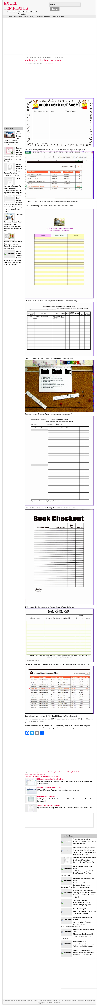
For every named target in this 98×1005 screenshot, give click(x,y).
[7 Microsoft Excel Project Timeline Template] (66, 850)
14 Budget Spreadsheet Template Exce (50, 779)
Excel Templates (36, 57)
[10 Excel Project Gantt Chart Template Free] (66, 868)
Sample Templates (77, 1001)
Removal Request (58, 17)
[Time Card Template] (66, 911)
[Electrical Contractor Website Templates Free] (10, 220)
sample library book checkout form (35, 774)
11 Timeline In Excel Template (83, 890)
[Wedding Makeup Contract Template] (9, 253)
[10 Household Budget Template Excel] (66, 931)
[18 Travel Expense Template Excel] (31, 793)
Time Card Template (80, 909)
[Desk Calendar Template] (9, 137)
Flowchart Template (79, 941)
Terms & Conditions (43, 17)
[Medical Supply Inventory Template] (9, 202)
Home (10, 17)
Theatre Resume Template (19, 166)
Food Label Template (80, 900)
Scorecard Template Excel (13, 241)
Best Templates (66, 1001)
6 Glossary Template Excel (82, 950)
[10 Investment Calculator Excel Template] (66, 880)
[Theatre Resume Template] (10, 170)
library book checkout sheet (60, 772)
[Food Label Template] (66, 902)
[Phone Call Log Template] (66, 841)
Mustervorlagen (89, 1001)
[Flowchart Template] (66, 943)
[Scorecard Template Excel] (9, 240)
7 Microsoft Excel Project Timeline (84, 848)
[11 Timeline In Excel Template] (66, 892)
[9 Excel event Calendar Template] (31, 811)
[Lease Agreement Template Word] (10, 184)
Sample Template (52, 1001)
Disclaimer (18, 17)
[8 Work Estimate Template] (31, 802)
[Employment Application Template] (67, 863)
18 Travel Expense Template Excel (48, 788)
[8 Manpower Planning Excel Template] (66, 919)
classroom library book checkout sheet (39, 772)
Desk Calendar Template (19, 134)
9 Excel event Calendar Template (48, 805)
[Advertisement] (47, 36)
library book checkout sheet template (79, 772)
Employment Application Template (84, 858)
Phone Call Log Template (81, 839)
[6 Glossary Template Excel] (66, 952)
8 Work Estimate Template (46, 796)
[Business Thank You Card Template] (9, 154)
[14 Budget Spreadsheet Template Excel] (31, 785)
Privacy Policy (29, 17)
